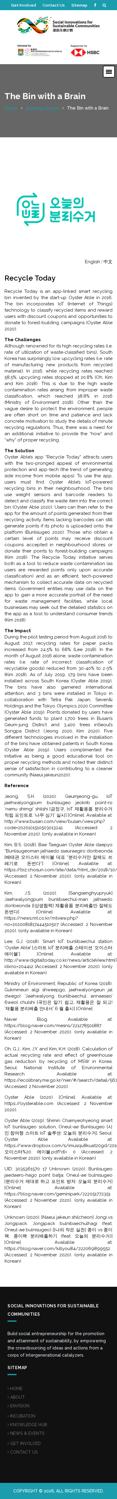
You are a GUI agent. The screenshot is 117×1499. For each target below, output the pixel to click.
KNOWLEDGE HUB (28, 1424)
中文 (108, 261)
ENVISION (19, 1405)
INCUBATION (22, 1416)
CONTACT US (23, 1452)
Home (11, 108)
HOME (15, 1388)
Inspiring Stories (42, 108)
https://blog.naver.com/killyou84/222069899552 (57, 1248)
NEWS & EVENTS (27, 1433)
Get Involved (23, 5)
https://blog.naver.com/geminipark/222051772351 (57, 1194)
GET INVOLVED (25, 1443)
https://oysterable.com (28, 1103)
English (92, 261)
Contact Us (54, 5)
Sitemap (79, 5)
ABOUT (17, 1397)
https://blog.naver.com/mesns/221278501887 (52, 1025)
